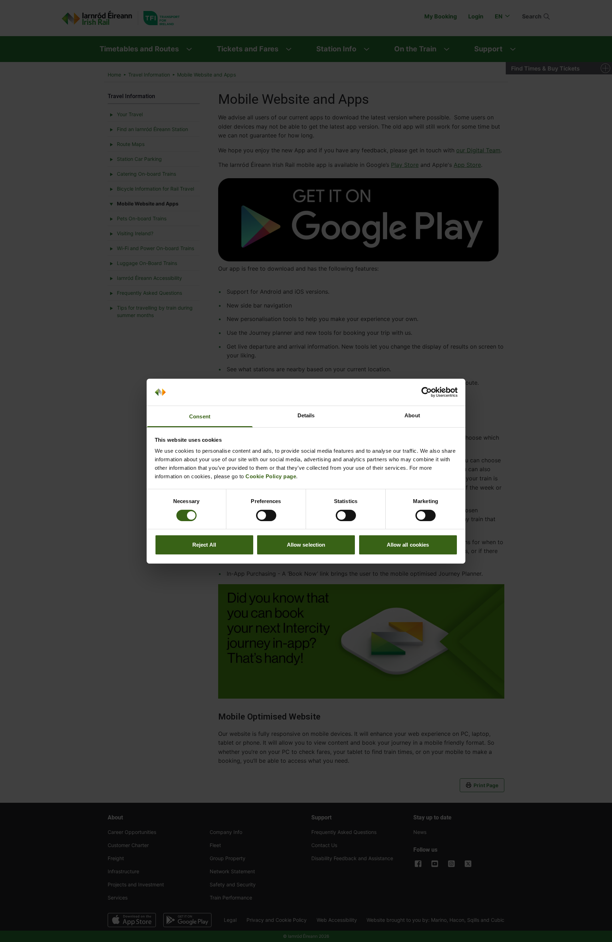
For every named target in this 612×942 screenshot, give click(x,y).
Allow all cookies (408, 545)
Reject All (204, 545)
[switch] (266, 515)
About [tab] (412, 415)
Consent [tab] (199, 416)
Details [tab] (306, 415)
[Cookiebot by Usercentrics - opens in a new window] (427, 392)
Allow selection (306, 545)
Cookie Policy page (270, 476)
